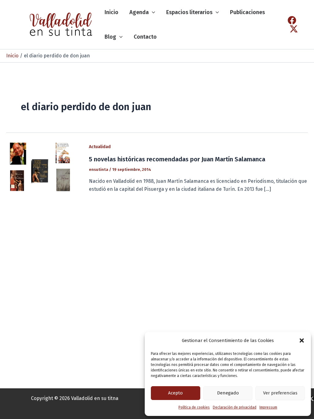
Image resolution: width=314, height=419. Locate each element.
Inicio (111, 12)
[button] (302, 340)
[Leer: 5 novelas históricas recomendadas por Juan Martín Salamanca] (44, 168)
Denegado (228, 393)
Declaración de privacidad (234, 407)
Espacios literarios (189, 12)
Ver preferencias (280, 393)
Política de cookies (194, 407)
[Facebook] (292, 20)
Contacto (145, 36)
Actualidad (100, 146)
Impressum (268, 407)
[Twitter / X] (293, 29)
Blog (110, 36)
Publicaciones (247, 12)
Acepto (175, 393)
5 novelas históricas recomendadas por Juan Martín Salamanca (177, 159)
